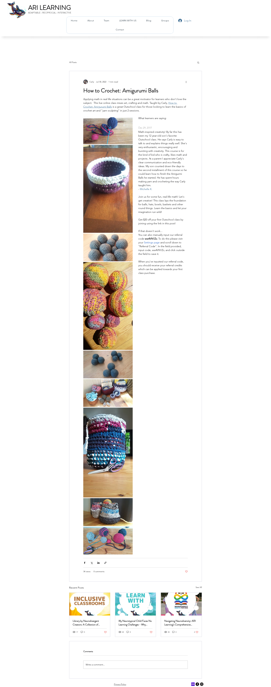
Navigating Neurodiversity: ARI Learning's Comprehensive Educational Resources (180, 622)
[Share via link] (105, 562)
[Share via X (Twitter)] (91, 562)
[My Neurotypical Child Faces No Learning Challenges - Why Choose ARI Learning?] (135, 604)
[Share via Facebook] (84, 562)
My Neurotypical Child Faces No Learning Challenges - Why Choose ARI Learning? (135, 622)
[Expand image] (108, 130)
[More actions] (186, 81)
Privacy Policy (120, 684)
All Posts (73, 62)
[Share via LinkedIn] (98, 562)
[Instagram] (201, 684)
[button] (198, 62)
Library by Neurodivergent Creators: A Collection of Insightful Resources (86, 622)
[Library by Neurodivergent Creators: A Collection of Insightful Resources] (89, 604)
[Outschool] (193, 684)
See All (199, 587)
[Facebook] (197, 684)
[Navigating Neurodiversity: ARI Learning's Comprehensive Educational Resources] (181, 604)
